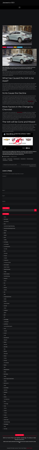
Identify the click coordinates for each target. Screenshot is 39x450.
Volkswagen (6, 424)
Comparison (6, 260)
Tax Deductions (6, 399)
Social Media (6, 387)
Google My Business (7, 296)
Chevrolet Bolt (19, 112)
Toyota (5, 410)
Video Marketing (7, 421)
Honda (5, 301)
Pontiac (5, 358)
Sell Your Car (6, 383)
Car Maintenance (7, 246)
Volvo (5, 426)
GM (4, 292)
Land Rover (6, 324)
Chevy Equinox (30, 101)
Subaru (5, 396)
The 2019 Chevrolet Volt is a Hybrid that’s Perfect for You (28, 165)
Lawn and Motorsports (8, 326)
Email (3, 195)
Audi (4, 223)
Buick (5, 237)
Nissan (5, 355)
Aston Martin (6, 221)
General (15, 47)
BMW (5, 232)
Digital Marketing (7, 269)
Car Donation (6, 244)
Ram (4, 367)
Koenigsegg (6, 319)
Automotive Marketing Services (9, 228)
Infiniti (5, 308)
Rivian (5, 371)
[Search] (35, 210)
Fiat (4, 283)
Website (3, 201)
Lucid (5, 335)
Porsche (5, 360)
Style (5, 394)
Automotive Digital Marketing (9, 226)
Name (3, 190)
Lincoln (5, 333)
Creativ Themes (29, 448)
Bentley (5, 230)
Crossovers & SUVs (10, 47)
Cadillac (5, 239)
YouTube (5, 428)
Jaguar (5, 312)
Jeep (4, 314)
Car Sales (5, 248)
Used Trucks (6, 419)
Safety (5, 376)
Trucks (5, 415)
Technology (6, 403)
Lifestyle (5, 330)
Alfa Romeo (6, 219)
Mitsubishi (6, 353)
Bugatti (5, 235)
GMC (5, 294)
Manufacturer (6, 337)
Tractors (5, 412)
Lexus (5, 328)
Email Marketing (7, 276)
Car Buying (6, 242)
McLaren (5, 344)
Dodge (5, 271)
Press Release (6, 362)
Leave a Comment (28, 47)
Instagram (6, 310)
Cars (5, 251)
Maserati (5, 339)
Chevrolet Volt (5, 160)
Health (5, 298)
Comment (4, 176)
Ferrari (5, 280)
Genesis (5, 289)
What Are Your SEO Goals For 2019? (10, 164)
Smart (5, 385)
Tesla (5, 405)
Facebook (5, 278)
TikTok (5, 408)
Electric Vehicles (7, 273)
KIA (4, 317)
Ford (5, 285)
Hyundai (5, 305)
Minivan (5, 351)
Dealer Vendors (6, 267)
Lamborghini (6, 321)
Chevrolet (4, 47)
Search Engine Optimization (9, 378)
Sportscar (5, 390)
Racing (5, 365)
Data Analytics (6, 264)
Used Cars (6, 417)
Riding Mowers (6, 369)
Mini (4, 349)
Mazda (5, 342)
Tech (5, 401)
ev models (10, 160)
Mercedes (5, 346)
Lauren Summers (6, 156)
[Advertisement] (19, 16)
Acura (5, 216)
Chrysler (5, 255)
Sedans (5, 380)
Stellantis (5, 392)
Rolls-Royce (6, 374)
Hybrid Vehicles (19, 47)
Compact (5, 257)
